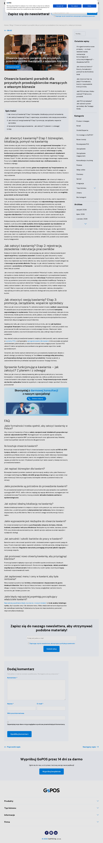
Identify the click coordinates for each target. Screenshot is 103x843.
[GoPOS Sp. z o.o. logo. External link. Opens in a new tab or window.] (9, 3)
